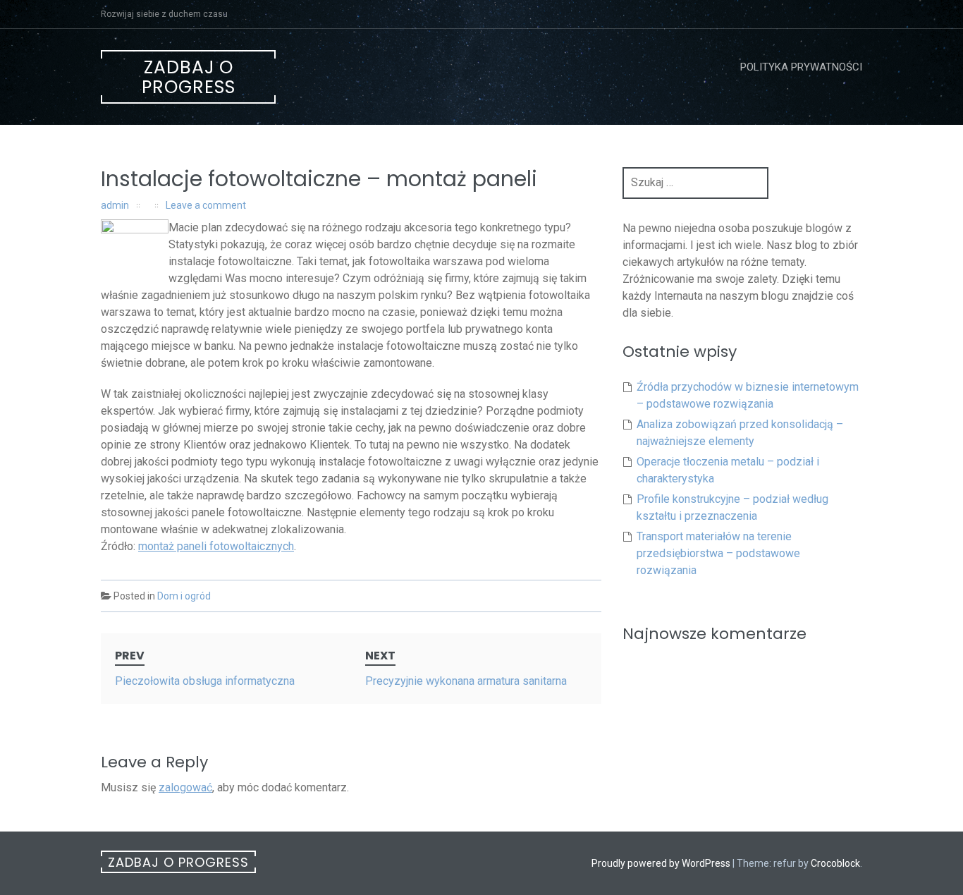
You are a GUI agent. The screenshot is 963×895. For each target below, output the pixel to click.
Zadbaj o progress (188, 77)
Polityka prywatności (801, 67)
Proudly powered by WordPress (660, 863)
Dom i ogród (184, 596)
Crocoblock (835, 863)
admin (115, 205)
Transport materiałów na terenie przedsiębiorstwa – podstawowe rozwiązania (718, 553)
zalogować (185, 787)
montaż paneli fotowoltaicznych (216, 546)
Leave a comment (206, 205)
